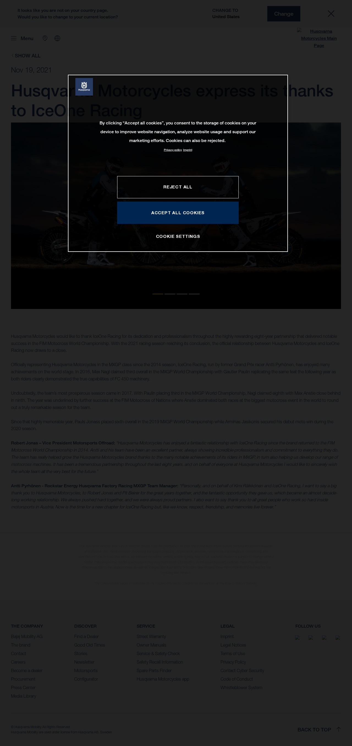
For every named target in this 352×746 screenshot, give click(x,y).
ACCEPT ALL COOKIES (178, 212)
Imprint (187, 150)
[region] (178, 163)
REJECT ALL (178, 186)
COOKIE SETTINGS (178, 236)
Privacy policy (173, 150)
